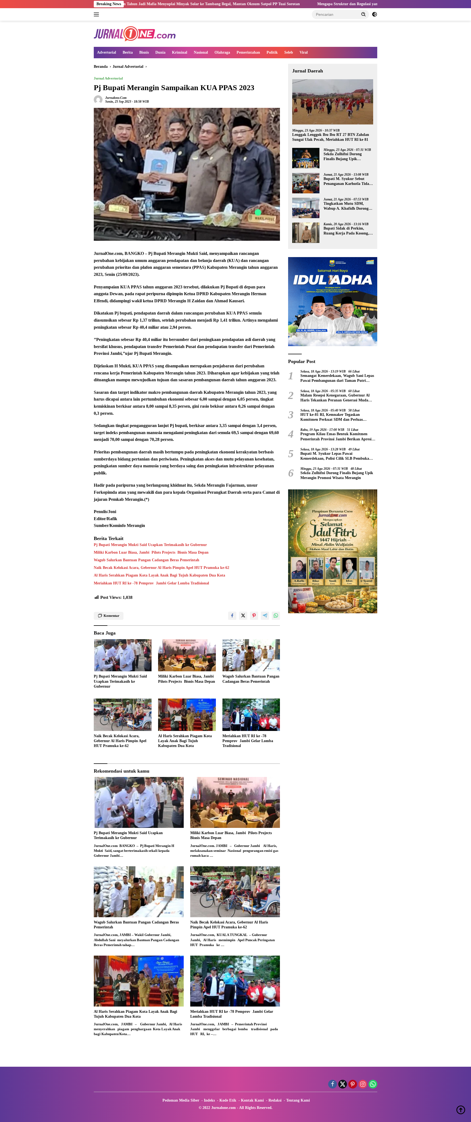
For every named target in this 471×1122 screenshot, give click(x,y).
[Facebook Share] (232, 616)
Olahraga (222, 52)
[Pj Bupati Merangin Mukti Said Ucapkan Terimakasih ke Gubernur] (123, 655)
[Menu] (97, 14)
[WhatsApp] (373, 1085)
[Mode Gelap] (374, 14)
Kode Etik (227, 1100)
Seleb (288, 52)
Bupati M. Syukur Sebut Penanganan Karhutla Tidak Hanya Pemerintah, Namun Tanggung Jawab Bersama (347, 182)
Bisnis (144, 52)
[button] (363, 14)
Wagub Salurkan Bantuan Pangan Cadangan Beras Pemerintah (146, 560)
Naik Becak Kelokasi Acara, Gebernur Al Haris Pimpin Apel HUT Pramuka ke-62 (161, 568)
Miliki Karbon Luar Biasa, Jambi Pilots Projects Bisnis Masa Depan (151, 552)
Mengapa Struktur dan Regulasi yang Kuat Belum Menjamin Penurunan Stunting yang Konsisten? (329, 4)
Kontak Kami (252, 1100)
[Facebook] (332, 1085)
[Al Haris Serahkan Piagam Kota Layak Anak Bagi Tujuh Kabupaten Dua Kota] (187, 715)
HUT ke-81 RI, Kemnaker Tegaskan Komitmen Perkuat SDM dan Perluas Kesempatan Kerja (331, 417)
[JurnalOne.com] (135, 33)
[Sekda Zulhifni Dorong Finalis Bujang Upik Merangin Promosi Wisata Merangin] (305, 158)
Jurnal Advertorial (108, 78)
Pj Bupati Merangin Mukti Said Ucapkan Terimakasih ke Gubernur (150, 545)
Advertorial (106, 52)
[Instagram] (362, 1085)
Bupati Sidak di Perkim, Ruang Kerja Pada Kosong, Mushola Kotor (346, 231)
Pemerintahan (248, 52)
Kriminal (179, 52)
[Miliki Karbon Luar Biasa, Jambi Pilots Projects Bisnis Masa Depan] (187, 655)
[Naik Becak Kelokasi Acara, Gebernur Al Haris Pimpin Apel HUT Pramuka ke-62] (123, 715)
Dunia (160, 52)
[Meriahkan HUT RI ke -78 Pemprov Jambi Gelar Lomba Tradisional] (251, 715)
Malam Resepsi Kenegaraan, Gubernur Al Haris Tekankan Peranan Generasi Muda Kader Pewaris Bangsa (335, 398)
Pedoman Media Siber (180, 1100)
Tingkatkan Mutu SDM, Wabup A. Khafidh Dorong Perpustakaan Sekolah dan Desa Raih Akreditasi (346, 206)
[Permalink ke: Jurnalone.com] (98, 99)
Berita (128, 52)
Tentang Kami (298, 1100)
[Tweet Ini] (243, 616)
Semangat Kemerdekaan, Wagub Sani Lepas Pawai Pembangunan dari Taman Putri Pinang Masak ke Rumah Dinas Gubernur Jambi (337, 378)
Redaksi (275, 1100)
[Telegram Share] (265, 616)
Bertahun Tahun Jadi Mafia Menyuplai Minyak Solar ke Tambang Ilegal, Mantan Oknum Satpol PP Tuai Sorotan (134, 4)
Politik (272, 52)
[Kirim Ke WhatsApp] (276, 616)
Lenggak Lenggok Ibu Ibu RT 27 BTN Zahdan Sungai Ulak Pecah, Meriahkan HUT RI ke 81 (330, 137)
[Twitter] (342, 1085)
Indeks (209, 1100)
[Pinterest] (352, 1085)
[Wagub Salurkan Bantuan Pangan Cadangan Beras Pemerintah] (251, 655)
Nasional (201, 52)
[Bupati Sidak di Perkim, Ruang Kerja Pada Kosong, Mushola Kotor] (305, 232)
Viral (304, 52)
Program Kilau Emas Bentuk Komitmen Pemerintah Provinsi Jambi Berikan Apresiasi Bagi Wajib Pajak (338, 437)
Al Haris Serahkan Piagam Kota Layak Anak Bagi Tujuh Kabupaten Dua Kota (159, 575)
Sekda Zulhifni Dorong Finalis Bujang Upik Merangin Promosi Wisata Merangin (345, 157)
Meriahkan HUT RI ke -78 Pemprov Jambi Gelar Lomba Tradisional (151, 583)
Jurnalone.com (115, 98)
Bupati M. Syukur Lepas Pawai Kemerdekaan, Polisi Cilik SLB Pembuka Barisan (334, 456)
